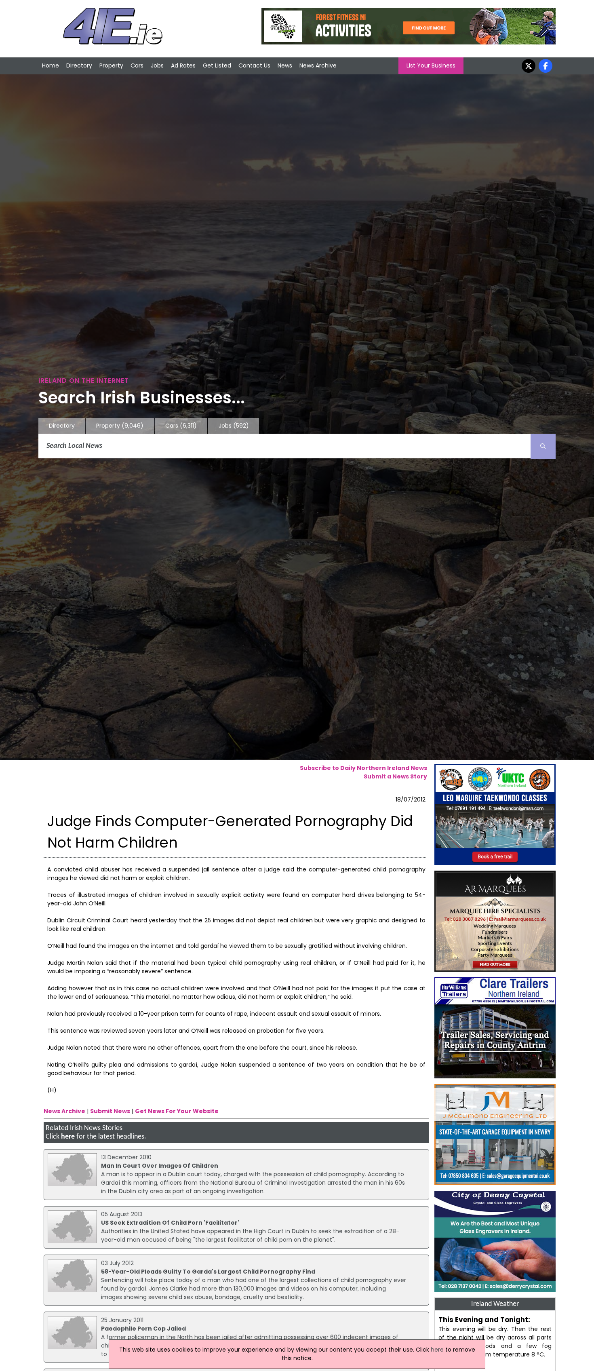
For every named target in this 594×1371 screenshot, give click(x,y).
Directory (79, 65)
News (285, 65)
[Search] (543, 446)
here (68, 1136)
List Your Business (431, 65)
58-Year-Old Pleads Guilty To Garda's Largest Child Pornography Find (208, 1272)
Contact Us (254, 65)
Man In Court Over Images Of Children (159, 1166)
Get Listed (217, 65)
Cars (137, 65)
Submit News (110, 1111)
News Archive (318, 65)
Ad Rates (183, 65)
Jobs (157, 65)
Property (111, 65)
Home (50, 65)
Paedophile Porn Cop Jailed (143, 1329)
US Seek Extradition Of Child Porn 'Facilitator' (170, 1223)
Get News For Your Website (177, 1111)
